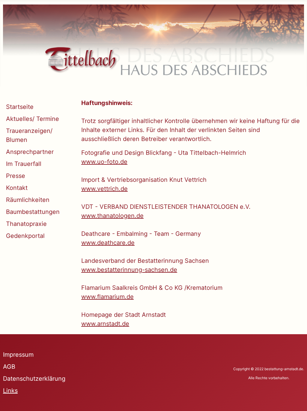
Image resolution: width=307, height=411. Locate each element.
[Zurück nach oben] (295, 398)
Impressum (18, 354)
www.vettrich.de (104, 188)
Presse (15, 175)
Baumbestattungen (33, 211)
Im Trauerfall (23, 163)
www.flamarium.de (107, 296)
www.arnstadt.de (105, 323)
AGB (9, 366)
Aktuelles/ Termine (32, 118)
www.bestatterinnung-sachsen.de (129, 269)
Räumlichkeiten (27, 199)
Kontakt (17, 187)
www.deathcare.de (108, 242)
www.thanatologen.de (112, 215)
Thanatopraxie (26, 223)
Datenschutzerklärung (34, 378)
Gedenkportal (25, 235)
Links (10, 390)
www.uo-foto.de (104, 161)
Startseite (20, 106)
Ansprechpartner (30, 151)
